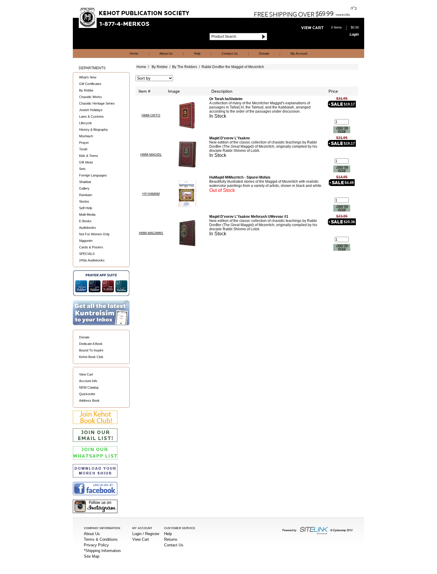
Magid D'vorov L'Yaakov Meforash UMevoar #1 (248, 217)
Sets (82, 169)
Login (354, 34)
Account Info (88, 381)
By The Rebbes (184, 67)
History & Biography (93, 129)
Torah (83, 149)
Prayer (84, 142)
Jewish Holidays (91, 110)
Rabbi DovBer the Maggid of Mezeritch (233, 67)
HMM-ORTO (151, 115)
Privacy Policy (96, 545)
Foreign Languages (93, 175)
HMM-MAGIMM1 (151, 233)
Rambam (85, 195)
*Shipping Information (102, 550)
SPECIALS (87, 254)
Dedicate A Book (91, 344)
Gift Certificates (90, 84)
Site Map (91, 556)
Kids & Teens (88, 155)
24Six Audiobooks (92, 260)
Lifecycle (85, 123)
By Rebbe (86, 90)
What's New (87, 77)
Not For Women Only (94, 234)
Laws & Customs (91, 116)
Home (134, 53)
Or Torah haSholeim (226, 99)
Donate (264, 53)
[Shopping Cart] (312, 28)
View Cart (86, 374)
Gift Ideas (86, 162)
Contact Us (229, 53)
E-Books (85, 221)
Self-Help (85, 208)
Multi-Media (87, 214)
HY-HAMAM (151, 193)
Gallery (84, 188)
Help (197, 53)
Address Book (89, 400)
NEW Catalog (88, 387)
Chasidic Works (90, 97)
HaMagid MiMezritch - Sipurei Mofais (240, 177)
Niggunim (85, 240)
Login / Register (145, 534)
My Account (298, 53)
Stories (84, 201)
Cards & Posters (91, 247)
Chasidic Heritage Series (97, 103)
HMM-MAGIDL (151, 154)
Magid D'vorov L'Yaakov (229, 138)
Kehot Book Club (91, 357)
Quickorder (87, 394)
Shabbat (85, 182)
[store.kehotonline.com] (135, 27)
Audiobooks (87, 227)
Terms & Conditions (101, 539)
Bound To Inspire (91, 350)
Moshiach (86, 136)
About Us (166, 53)
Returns (170, 539)
